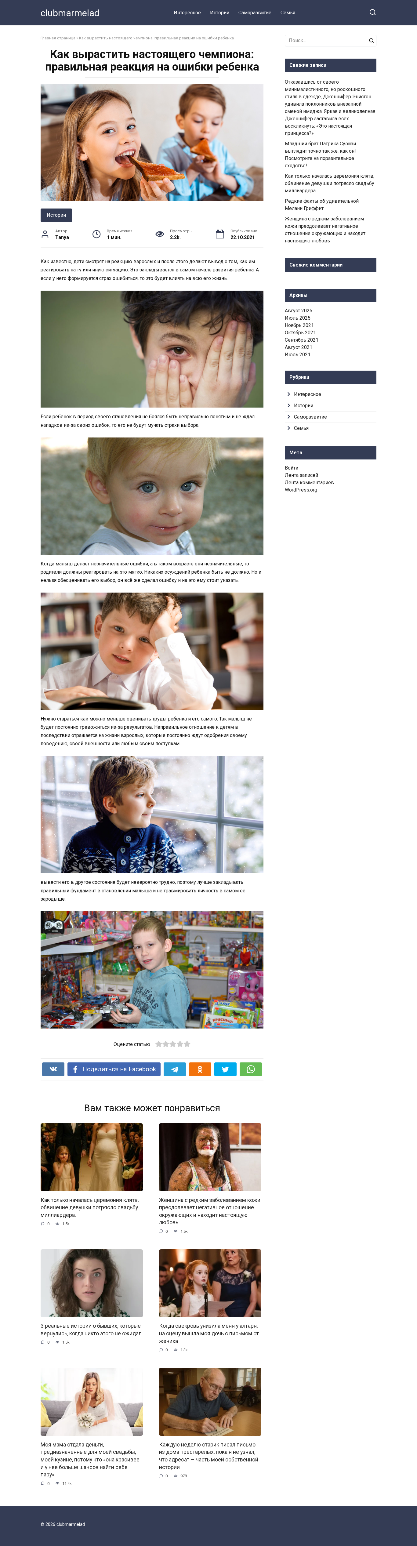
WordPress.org (301, 490)
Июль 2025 (297, 318)
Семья (288, 13)
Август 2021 (298, 347)
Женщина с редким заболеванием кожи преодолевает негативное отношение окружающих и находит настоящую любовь (209, 1211)
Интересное (187, 13)
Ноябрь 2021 (299, 325)
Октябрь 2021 (300, 333)
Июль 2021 (297, 354)
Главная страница (58, 37)
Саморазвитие (254, 13)
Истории (219, 13)
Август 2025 (298, 311)
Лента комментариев (309, 482)
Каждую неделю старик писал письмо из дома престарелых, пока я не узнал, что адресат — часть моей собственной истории (208, 1455)
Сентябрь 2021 (301, 340)
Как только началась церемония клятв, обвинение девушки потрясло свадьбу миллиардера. (90, 1207)
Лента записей (301, 475)
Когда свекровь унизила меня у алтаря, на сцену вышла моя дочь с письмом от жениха (209, 1333)
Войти (291, 468)
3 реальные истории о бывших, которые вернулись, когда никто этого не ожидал (91, 1330)
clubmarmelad (70, 13)
